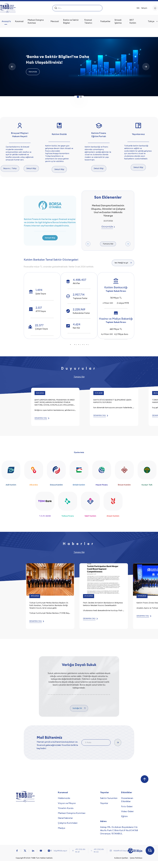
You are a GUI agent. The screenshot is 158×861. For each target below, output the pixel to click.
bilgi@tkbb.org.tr (60, 851)
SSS (138, 8)
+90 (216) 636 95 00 (99, 850)
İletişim (144, 8)
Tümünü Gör (108, 244)
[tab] (72, 344)
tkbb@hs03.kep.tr (121, 851)
